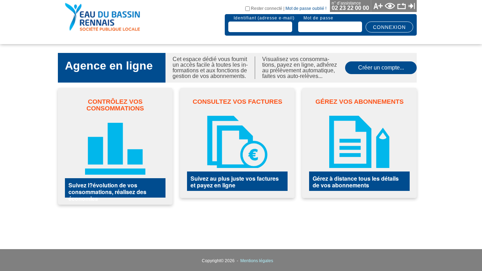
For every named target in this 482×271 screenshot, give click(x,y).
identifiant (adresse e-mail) (264, 18)
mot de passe (318, 18)
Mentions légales (256, 261)
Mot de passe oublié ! (305, 8)
